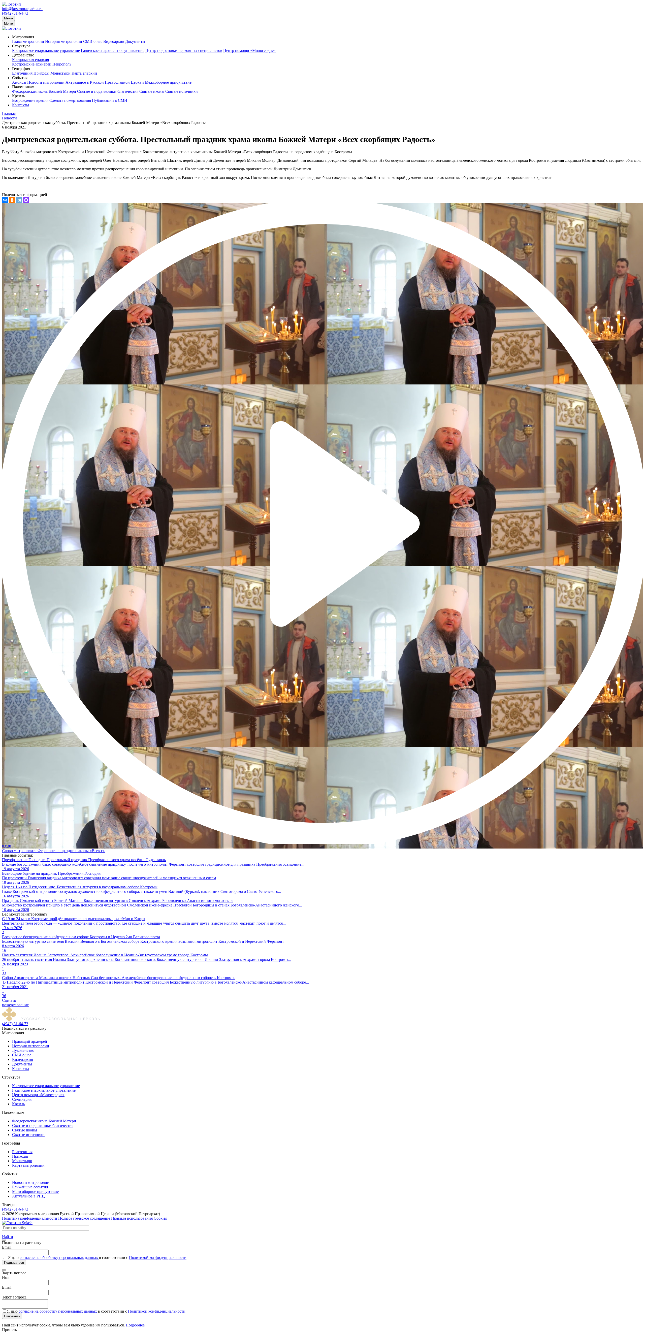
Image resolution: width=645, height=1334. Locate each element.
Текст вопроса (14, 1297)
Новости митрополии (45, 82)
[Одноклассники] (12, 200)
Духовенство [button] (23, 55)
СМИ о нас (92, 41)
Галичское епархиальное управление (112, 50)
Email (6, 1247)
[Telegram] (19, 200)
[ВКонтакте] (5, 200)
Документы (135, 41)
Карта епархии (84, 73)
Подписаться (14, 1262)
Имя (5, 1277)
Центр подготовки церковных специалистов (183, 50)
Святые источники (181, 91)
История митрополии (63, 41)
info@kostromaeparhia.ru (22, 9)
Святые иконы (151, 91)
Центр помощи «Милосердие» (249, 50)
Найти (7, 1236)
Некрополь (61, 64)
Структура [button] (21, 46)
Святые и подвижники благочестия (107, 91)
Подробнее (135, 1325)
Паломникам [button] (23, 87)
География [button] (21, 69)
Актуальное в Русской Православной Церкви (105, 82)
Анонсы (19, 82)
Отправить (12, 1316)
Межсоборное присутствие (168, 82)
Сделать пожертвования (70, 100)
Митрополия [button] (23, 37)
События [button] (19, 78)
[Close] (4, 1240)
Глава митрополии (28, 41)
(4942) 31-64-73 (15, 13)
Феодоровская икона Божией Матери (44, 91)
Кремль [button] (18, 96)
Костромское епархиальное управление (46, 50)
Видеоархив (113, 41)
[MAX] (26, 200)
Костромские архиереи (31, 64)
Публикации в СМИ (109, 100)
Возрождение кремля (30, 100)
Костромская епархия (30, 59)
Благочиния (22, 73)
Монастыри (60, 73)
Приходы (41, 73)
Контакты (20, 105)
